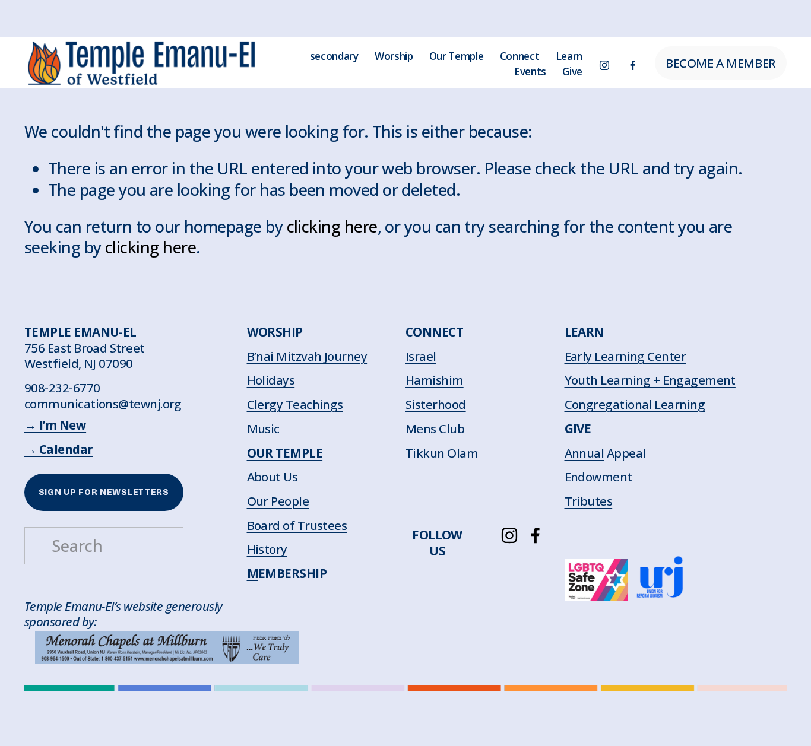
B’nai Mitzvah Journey (307, 356)
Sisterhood (436, 404)
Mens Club (435, 429)
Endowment (598, 477)
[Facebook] (633, 63)
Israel (421, 356)
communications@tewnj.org (103, 404)
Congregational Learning (635, 404)
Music (263, 429)
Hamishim (435, 380)
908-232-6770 (62, 388)
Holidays (271, 380)
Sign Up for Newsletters (104, 492)
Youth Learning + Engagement (650, 380)
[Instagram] (604, 63)
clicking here (332, 226)
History (267, 549)
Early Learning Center (625, 356)
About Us (272, 477)
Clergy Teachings (295, 404)
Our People (278, 501)
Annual (584, 453)
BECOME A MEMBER (721, 63)
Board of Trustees (297, 526)
